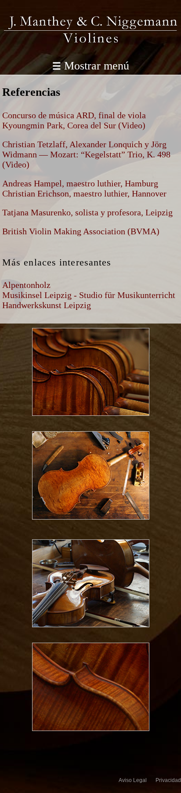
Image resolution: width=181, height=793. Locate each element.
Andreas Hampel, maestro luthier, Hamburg (80, 183)
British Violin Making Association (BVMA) (80, 231)
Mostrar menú (90, 65)
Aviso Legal (133, 780)
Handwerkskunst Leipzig (46, 305)
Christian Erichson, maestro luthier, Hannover (84, 193)
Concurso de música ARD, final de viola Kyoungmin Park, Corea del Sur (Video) (74, 120)
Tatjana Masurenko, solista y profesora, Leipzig (87, 212)
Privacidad (168, 780)
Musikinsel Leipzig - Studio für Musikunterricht (88, 295)
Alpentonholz (26, 285)
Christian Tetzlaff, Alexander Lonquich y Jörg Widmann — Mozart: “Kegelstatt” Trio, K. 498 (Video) (86, 154)
